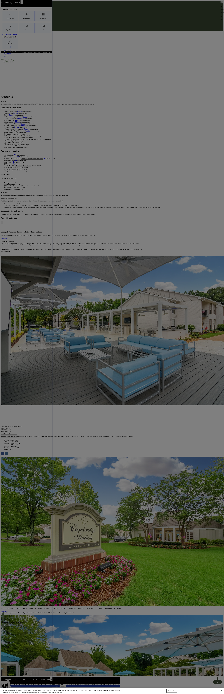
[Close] (221, 691)
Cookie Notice (58, 692)
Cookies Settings (172, 690)
